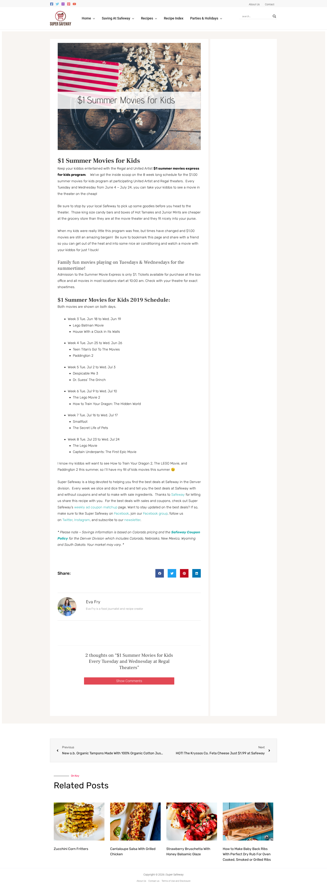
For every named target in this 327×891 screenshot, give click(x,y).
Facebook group (155, 513)
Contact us (153, 881)
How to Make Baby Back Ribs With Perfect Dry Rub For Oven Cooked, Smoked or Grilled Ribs (247, 854)
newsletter (132, 520)
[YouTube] (74, 4)
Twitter (67, 520)
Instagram (82, 520)
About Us (141, 881)
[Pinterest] (68, 4)
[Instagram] (63, 4)
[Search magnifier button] (274, 16)
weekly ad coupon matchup (95, 507)
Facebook (121, 513)
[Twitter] (57, 4)
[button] (93, 18)
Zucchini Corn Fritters (71, 849)
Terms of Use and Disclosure (176, 881)
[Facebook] (51, 4)
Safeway (178, 494)
